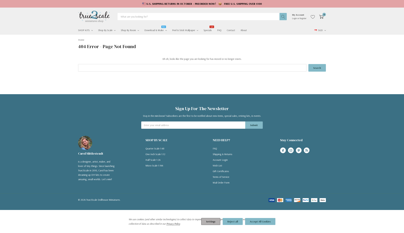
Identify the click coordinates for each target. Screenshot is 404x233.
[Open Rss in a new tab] (306, 150)
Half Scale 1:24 (153, 159)
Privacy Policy (173, 223)
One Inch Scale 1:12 (155, 154)
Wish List (217, 165)
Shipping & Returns (222, 154)
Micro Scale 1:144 (154, 165)
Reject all (232, 221)
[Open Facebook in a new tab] (283, 150)
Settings (210, 221)
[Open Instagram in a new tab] (291, 150)
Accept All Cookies (260, 221)
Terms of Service (221, 176)
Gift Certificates (221, 171)
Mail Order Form (221, 182)
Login (294, 18)
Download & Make (154, 30)
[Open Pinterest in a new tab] (298, 150)
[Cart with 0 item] (321, 16)
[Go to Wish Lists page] (313, 16)
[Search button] (283, 16)
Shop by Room (128, 30)
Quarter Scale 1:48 (155, 148)
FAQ (215, 148)
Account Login (220, 159)
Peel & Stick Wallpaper (183, 30)
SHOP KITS (84, 30)
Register (303, 18)
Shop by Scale (105, 30)
